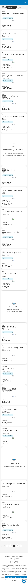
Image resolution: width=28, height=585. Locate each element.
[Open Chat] (24, 581)
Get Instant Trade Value (14, 562)
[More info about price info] (12, 46)
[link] (14, 19)
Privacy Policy (14, 559)
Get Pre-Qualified (14, 561)
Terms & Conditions (14, 558)
